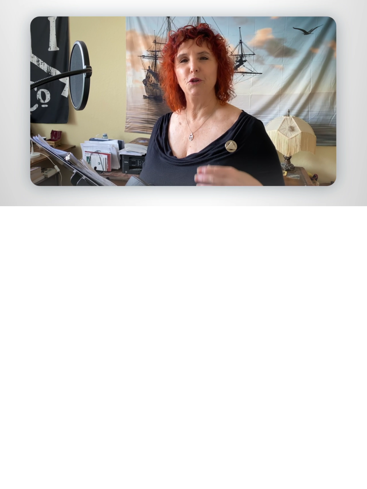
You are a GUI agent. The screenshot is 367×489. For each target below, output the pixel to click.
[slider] (198, 199)
